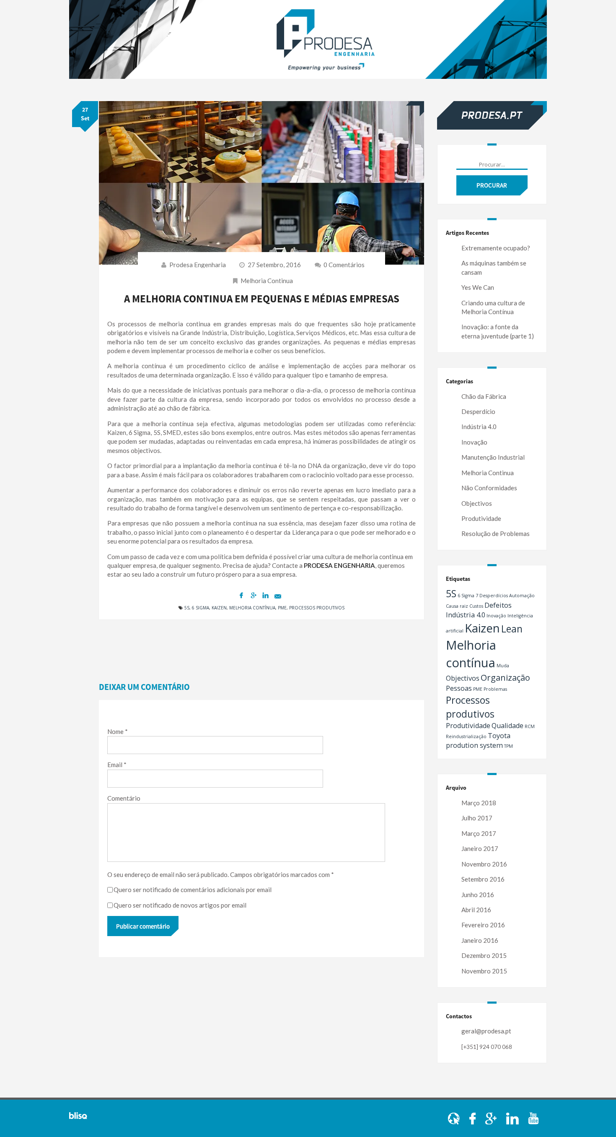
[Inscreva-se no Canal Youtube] (533, 1118)
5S (186, 608)
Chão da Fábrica (483, 396)
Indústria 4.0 (479, 426)
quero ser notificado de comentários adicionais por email (193, 889)
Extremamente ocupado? (495, 248)
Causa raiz (457, 606)
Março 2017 (478, 833)
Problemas (495, 689)
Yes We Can (477, 287)
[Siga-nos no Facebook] (473, 1118)
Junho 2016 (477, 894)
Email (117, 764)
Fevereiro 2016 (483, 925)
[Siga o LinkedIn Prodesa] (513, 1118)
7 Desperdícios (492, 595)
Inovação (474, 442)
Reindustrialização (466, 736)
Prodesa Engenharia (197, 264)
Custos (476, 606)
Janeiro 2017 (479, 848)
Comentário (123, 798)
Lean (512, 628)
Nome (117, 731)
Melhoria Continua (267, 280)
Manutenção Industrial (493, 457)
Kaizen (219, 608)
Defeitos (498, 605)
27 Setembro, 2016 (274, 264)
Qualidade (507, 725)
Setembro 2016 (483, 879)
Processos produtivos (316, 608)
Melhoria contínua (252, 608)
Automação (522, 595)
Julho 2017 (476, 818)
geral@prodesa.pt (486, 1031)
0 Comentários (343, 264)
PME (282, 608)
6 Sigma (200, 608)
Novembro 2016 (484, 864)
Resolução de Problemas (495, 533)
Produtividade (481, 518)
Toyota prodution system (478, 740)
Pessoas (459, 688)
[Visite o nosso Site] (454, 1118)
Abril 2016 (476, 909)
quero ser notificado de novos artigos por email (180, 905)
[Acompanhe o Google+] (491, 1118)
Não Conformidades (489, 488)
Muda (503, 666)
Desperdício (478, 411)
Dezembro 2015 (484, 955)
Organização (505, 677)
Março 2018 (478, 803)
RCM (530, 726)
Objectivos (476, 503)
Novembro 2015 (484, 971)
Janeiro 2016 (479, 940)
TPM (508, 746)
